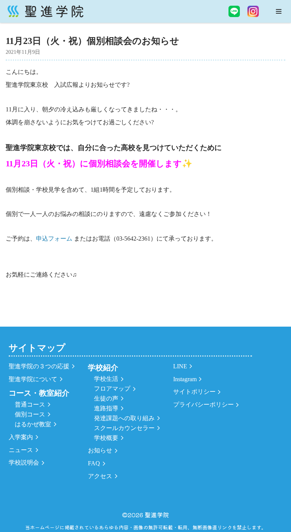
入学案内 (21, 437)
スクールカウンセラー (124, 428)
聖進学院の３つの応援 (39, 366)
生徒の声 (106, 398)
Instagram (185, 379)
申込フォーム (55, 238)
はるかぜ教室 (33, 424)
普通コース (30, 404)
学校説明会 (24, 462)
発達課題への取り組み (124, 418)
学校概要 (106, 438)
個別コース (30, 414)
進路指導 (106, 408)
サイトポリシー (194, 391)
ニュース (21, 450)
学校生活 (106, 379)
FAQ (94, 463)
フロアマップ (112, 388)
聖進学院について (33, 379)
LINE (180, 366)
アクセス (100, 476)
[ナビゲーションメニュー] (278, 11)
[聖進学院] (45, 11)
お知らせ (100, 450)
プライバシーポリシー (203, 404)
